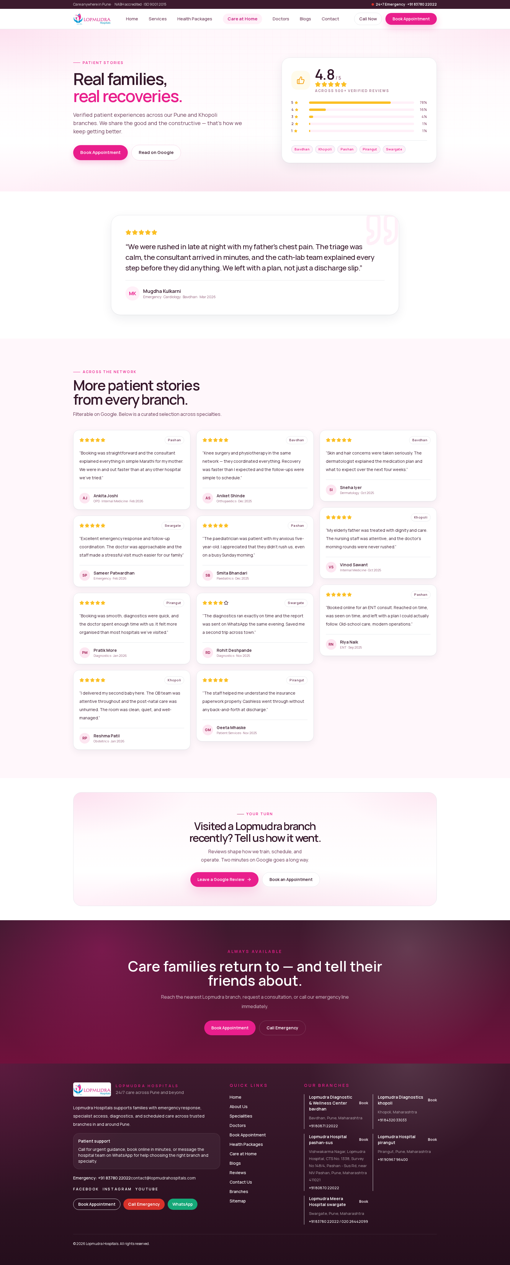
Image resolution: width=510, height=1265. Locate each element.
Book (363, 1103)
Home (132, 19)
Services (158, 19)
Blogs (305, 19)
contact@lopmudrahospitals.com (163, 1178)
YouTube (146, 1189)
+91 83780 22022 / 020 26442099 (338, 1221)
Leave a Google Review (220, 879)
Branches (239, 1191)
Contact (330, 19)
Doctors (281, 19)
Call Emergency (282, 1028)
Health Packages (194, 19)
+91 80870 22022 (324, 1188)
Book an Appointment (291, 879)
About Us (239, 1106)
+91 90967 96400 (393, 1159)
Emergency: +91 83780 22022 (102, 1178)
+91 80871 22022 (323, 1126)
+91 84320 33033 (392, 1120)
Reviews (238, 1172)
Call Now (368, 19)
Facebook (86, 1189)
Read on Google (156, 152)
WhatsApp (182, 1204)
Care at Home (242, 19)
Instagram (117, 1189)
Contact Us (241, 1182)
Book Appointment (100, 152)
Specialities (241, 1116)
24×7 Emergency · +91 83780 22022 (406, 4)
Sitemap (238, 1201)
